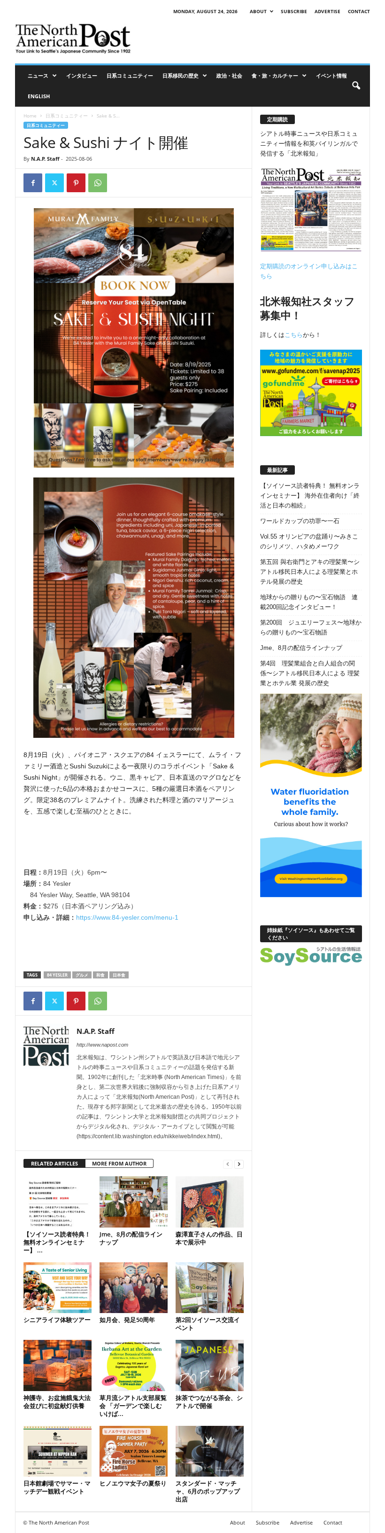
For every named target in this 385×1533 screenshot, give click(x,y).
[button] (356, 86)
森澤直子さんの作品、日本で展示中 (209, 1238)
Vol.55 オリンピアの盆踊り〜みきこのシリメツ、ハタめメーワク (309, 541)
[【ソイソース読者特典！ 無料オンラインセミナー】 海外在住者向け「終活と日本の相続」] (57, 1201)
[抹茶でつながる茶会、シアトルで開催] (210, 1365)
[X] (54, 182)
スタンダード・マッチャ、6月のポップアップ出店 (208, 1491)
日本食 (119, 975)
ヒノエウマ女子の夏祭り (133, 1483)
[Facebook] (32, 182)
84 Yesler (57, 975)
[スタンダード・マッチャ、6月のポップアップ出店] (210, 1451)
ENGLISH (39, 96)
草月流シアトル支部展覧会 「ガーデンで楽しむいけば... (133, 1405)
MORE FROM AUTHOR (119, 1163)
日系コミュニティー (130, 75)
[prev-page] (227, 1164)
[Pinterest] (76, 182)
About (258, 11)
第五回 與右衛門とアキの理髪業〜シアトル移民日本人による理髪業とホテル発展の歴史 (310, 571)
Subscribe (294, 11)
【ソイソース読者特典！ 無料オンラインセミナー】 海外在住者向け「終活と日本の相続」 (310, 495)
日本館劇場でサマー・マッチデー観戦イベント (57, 1487)
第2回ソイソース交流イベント (208, 1323)
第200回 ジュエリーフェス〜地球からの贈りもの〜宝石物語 (311, 627)
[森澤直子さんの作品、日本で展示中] (210, 1201)
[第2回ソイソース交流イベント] (210, 1287)
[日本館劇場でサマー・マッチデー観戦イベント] (57, 1451)
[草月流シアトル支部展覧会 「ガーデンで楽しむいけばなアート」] (134, 1365)
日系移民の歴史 (180, 75)
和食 (100, 975)
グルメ (82, 975)
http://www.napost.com (102, 1045)
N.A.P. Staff (45, 158)
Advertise (327, 11)
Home (30, 115)
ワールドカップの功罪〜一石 (299, 520)
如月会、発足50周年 (127, 1319)
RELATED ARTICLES (54, 1163)
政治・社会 (229, 75)
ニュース (38, 75)
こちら (294, 334)
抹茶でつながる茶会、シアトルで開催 (209, 1401)
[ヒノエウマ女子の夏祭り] (134, 1451)
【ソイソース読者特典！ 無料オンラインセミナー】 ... (57, 1242)
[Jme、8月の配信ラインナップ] (134, 1201)
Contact (359, 11)
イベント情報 (331, 75)
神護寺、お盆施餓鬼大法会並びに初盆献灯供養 (57, 1401)
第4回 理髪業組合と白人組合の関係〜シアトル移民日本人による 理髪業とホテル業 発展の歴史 (310, 673)
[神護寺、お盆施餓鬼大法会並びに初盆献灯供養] (57, 1365)
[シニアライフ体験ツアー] (57, 1287)
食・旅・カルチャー (275, 75)
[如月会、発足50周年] (134, 1287)
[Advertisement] (251, 38)
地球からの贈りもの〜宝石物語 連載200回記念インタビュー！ (309, 602)
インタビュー (81, 75)
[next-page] (239, 1164)
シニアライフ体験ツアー (57, 1319)
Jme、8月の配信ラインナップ (131, 1238)
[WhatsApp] (97, 182)
